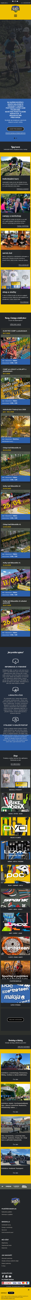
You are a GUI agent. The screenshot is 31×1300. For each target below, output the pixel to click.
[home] (15, 7)
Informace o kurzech (23, 188)
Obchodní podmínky (7, 1258)
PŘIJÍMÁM (11, 1292)
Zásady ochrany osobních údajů (10, 1260)
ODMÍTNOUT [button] (4, 1292)
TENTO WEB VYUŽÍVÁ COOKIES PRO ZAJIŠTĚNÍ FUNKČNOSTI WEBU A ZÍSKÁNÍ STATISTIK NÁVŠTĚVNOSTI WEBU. (14, 1297)
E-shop (3, 1266)
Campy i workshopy (23, 226)
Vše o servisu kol (24, 265)
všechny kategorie (15, 1019)
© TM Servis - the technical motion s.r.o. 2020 (15, 1286)
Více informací (24, 302)
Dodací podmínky (6, 1263)
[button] (15, 16)
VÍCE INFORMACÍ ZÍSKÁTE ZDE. (8, 1298)
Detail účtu (4, 1248)
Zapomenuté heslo (6, 1245)
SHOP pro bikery (16, 129)
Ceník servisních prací (7, 1232)
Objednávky (5, 1243)
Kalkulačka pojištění (7, 1212)
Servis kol (4, 1230)
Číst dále (15, 1079)
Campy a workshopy (7, 1227)
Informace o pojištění (7, 1214)
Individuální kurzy (6, 1224)
